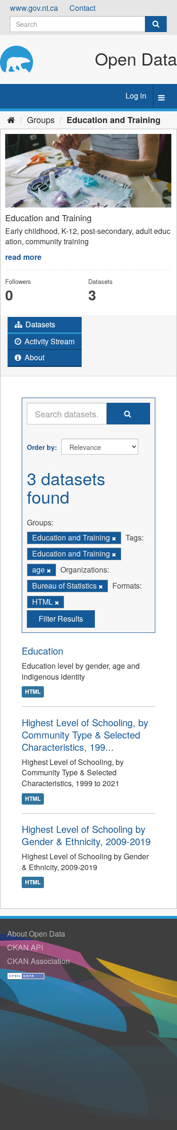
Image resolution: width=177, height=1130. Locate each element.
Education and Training (113, 120)
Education (42, 650)
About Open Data (36, 933)
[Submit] (156, 24)
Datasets (39, 324)
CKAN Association (38, 961)
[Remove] (114, 538)
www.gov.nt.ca (34, 7)
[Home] (11, 119)
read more (23, 256)
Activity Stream (49, 341)
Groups (41, 119)
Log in (136, 95)
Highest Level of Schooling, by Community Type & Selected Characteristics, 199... (85, 734)
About (33, 357)
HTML (33, 692)
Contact (82, 7)
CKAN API (25, 947)
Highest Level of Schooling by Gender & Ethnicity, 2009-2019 (86, 835)
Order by (41, 447)
